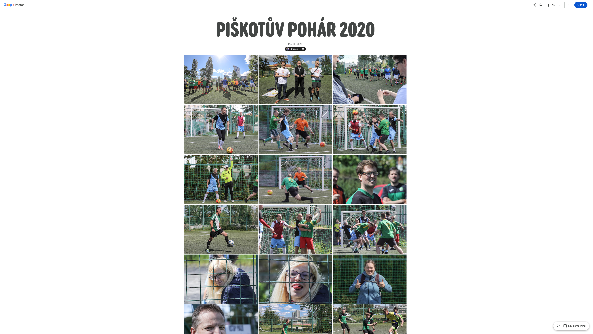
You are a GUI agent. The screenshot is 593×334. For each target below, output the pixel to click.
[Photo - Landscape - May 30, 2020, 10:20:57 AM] (369, 279)
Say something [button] (577, 326)
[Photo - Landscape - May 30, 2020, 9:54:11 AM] (295, 129)
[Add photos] (541, 5)
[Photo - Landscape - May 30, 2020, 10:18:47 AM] (295, 229)
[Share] (535, 5)
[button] (569, 5)
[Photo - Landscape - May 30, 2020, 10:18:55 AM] (369, 229)
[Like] (558, 326)
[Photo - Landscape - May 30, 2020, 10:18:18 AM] (221, 229)
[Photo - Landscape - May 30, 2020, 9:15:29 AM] (369, 79)
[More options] (559, 5)
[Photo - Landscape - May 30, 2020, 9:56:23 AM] (221, 179)
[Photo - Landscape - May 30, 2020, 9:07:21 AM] (221, 79)
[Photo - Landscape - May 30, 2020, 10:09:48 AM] (369, 179)
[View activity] (547, 5)
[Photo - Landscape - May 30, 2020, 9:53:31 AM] (221, 129)
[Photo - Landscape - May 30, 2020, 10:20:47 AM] (295, 279)
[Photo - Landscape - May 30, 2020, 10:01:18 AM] (295, 179)
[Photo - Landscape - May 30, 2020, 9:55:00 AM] (369, 129)
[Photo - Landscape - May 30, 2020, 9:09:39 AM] (295, 79)
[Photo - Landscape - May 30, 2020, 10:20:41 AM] (221, 279)
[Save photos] (553, 5)
